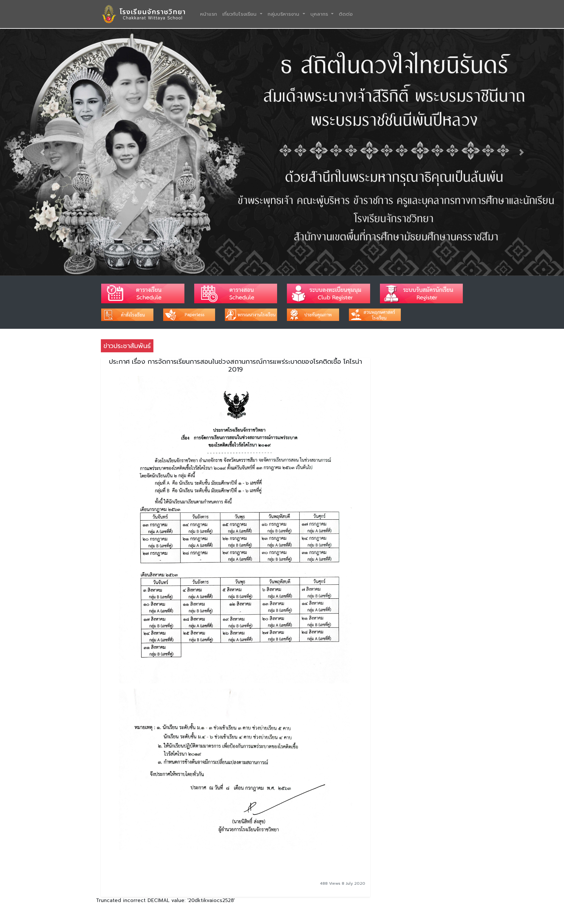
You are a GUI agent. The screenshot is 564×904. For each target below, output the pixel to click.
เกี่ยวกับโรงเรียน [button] (240, 14)
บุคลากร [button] (320, 14)
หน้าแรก (210, 14)
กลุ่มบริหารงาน (284, 14)
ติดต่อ (346, 14)
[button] (42, 152)
